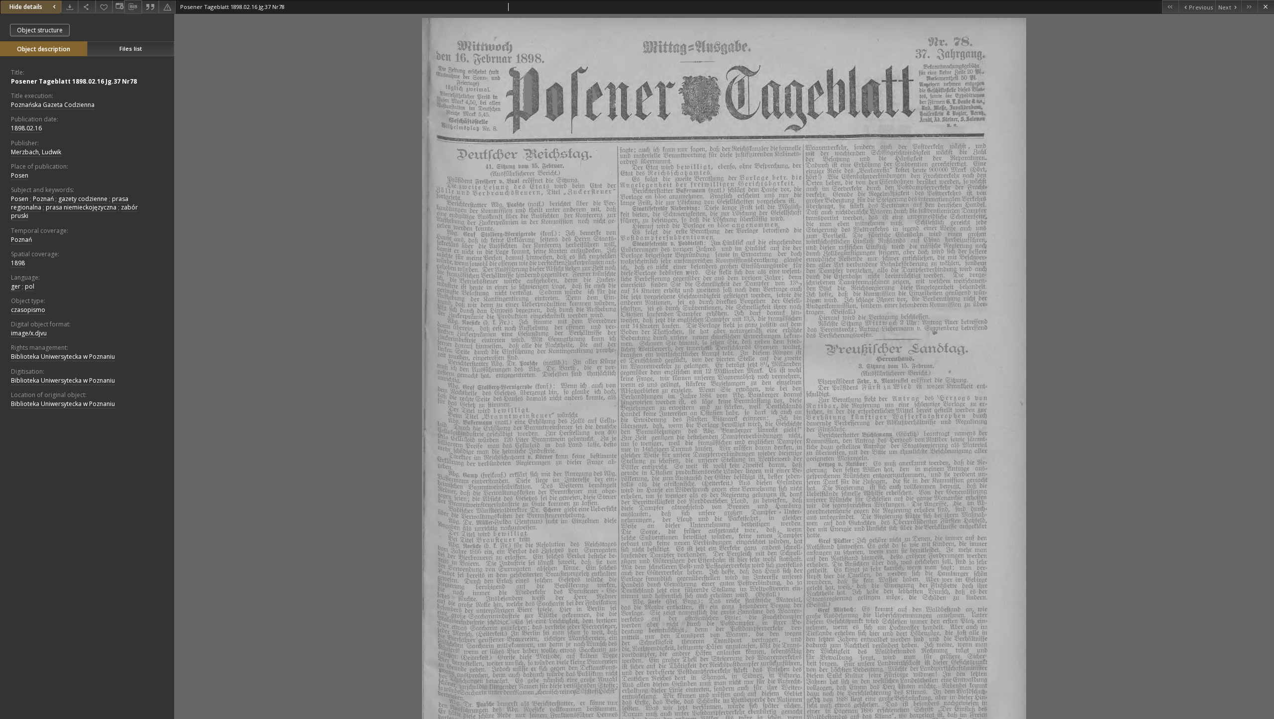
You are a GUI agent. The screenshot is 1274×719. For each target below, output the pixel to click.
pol (29, 286)
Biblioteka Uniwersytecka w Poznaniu (63, 356)
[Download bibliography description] (132, 7)
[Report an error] (167, 6)
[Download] (69, 6)
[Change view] (118, 6)
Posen (19, 175)
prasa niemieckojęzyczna (81, 207)
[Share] (86, 6)
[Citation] (150, 6)
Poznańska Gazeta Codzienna (53, 105)
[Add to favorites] (104, 6)
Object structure (40, 30)
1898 (18, 263)
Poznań (43, 199)
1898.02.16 (26, 128)
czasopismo (28, 310)
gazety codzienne (82, 199)
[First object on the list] (1170, 6)
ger (15, 286)
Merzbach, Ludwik (36, 152)
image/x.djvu (29, 333)
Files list (130, 48)
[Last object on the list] (1249, 6)
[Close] (1266, 6)
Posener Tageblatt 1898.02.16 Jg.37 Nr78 (74, 81)
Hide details (25, 6)
